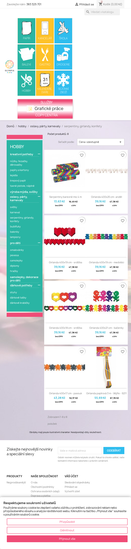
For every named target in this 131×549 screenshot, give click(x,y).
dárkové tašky (18, 297)
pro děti (15, 243)
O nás (34, 482)
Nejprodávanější (16, 482)
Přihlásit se (71, 486)
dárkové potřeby (21, 285)
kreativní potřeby (21, 154)
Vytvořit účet (72, 491)
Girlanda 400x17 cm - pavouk (65, 393)
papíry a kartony (19, 170)
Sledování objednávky (77, 482)
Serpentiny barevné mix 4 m (65, 196)
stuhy (13, 292)
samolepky (16, 260)
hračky (14, 271)
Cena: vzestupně (100, 142)
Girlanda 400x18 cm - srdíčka (65, 327)
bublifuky (15, 226)
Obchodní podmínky (42, 486)
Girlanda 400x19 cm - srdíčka (65, 262)
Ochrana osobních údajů (45, 491)
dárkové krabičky (20, 302)
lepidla (14, 175)
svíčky (13, 207)
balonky (14, 231)
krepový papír (18, 180)
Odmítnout (67, 530)
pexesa (14, 255)
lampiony (15, 237)
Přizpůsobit (67, 522)
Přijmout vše (67, 539)
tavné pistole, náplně (22, 185)
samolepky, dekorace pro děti (24, 278)
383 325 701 (33, 4)
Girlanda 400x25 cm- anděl (106, 196)
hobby (17, 146)
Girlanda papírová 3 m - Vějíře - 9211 (106, 393)
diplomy (14, 265)
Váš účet (71, 476)
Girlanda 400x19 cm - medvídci (106, 262)
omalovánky (17, 250)
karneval (15, 212)
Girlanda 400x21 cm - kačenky (106, 327)
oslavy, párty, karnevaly (19, 198)
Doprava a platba (40, 495)
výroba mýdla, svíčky (24, 192)
